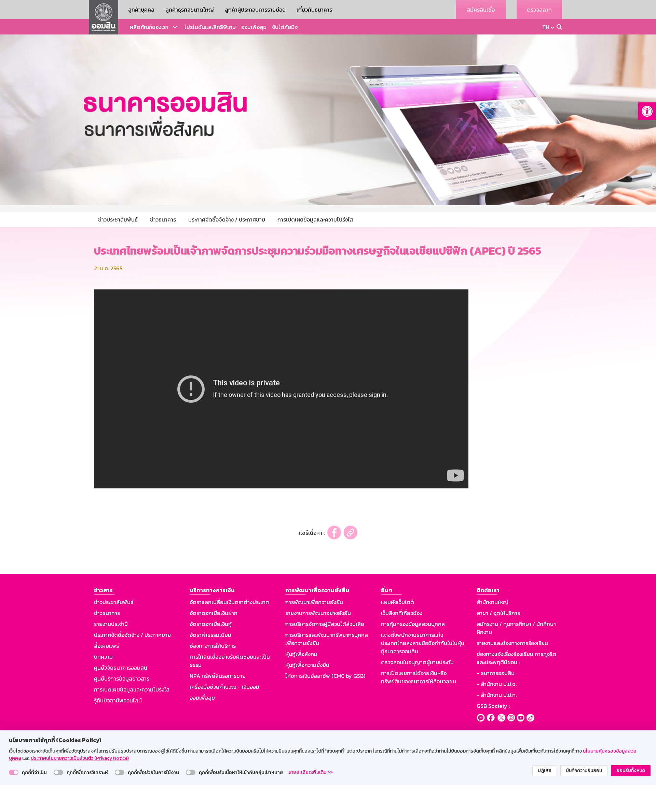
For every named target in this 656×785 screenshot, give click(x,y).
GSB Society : (493, 706)
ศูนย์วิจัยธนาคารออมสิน (120, 667)
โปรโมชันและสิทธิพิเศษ (210, 27)
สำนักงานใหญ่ (492, 602)
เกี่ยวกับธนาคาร (314, 9)
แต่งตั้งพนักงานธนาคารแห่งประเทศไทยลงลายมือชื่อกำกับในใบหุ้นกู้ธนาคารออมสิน (422, 643)
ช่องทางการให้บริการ (213, 646)
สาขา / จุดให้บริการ (498, 613)
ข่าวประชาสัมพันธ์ (114, 602)
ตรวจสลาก (539, 9)
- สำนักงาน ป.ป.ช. (497, 684)
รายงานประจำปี (111, 624)
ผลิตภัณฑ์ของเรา (149, 27)
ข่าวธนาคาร (107, 613)
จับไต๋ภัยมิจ (285, 27)
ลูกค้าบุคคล (141, 9)
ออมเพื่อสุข (253, 27)
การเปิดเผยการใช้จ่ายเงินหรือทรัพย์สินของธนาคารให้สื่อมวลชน (418, 677)
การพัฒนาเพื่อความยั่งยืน (314, 602)
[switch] (13, 772)
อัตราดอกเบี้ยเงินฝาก (213, 613)
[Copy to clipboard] (350, 533)
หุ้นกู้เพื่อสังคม (301, 654)
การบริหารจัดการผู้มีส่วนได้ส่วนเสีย (324, 624)
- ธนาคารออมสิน (496, 673)
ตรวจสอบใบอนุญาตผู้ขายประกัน (417, 662)
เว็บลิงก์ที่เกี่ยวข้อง (401, 613)
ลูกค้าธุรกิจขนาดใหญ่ (189, 9)
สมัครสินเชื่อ (481, 9)
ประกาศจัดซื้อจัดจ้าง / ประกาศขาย (132, 635)
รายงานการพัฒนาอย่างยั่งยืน (318, 613)
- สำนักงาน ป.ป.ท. (497, 695)
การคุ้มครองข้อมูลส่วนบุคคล (413, 624)
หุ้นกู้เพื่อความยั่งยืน (307, 665)
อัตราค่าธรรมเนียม (210, 635)
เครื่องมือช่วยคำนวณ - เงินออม (224, 687)
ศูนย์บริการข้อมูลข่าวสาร (121, 678)
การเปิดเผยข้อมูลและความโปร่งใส (131, 689)
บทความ (103, 657)
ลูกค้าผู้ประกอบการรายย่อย (255, 9)
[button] (647, 111)
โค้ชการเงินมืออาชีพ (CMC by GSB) (325, 676)
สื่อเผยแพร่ (106, 646)
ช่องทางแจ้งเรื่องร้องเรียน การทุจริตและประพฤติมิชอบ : (516, 658)
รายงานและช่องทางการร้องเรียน (512, 643)
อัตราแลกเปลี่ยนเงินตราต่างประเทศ (229, 602)
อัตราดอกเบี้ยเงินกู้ (211, 624)
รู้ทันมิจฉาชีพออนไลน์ (118, 700)
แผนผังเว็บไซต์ (397, 602)
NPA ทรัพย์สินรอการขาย (218, 676)
